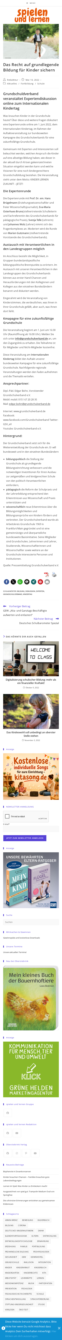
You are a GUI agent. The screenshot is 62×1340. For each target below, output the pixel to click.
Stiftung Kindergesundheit (19, 1304)
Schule (41, 83)
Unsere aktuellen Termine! (14, 952)
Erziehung (10, 1246)
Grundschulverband (12, 594)
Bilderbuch (43, 1220)
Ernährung (43, 1241)
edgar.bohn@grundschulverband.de (29, 404)
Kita (44, 1273)
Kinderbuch (40, 1267)
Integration (44, 1262)
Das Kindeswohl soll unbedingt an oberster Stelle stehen (31, 734)
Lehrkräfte (26, 1278)
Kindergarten (12, 1273)
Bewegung (27, 1220)
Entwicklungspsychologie (19, 1241)
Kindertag (27, 594)
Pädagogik (26, 1288)
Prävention (11, 1288)
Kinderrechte (31, 1273)
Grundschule (12, 1262)
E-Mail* (6, 824)
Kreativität (10, 1278)
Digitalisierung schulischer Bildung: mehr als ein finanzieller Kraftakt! (31, 681)
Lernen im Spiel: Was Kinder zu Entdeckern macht (25, 1186)
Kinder (8, 1267)
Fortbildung (27, 83)
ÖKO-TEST (23, 1309)
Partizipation (45, 1283)
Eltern (35, 1236)
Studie (41, 1304)
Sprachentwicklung (15, 1299)
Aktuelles (12, 83)
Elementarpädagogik (16, 1236)
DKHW (41, 1230)
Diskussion (30, 591)
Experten (40, 591)
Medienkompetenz (14, 1283)
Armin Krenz (11, 1220)
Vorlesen (9, 1309)
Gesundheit (11, 1257)
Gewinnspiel (37, 1257)
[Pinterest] (26, 1153)
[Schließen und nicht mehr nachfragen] (59, 1329)
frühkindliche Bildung (17, 1251)
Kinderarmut (23, 1267)
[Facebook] (8, 1113)
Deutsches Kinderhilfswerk (19, 1230)
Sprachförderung (39, 1299)
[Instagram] (17, 1153)
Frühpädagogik (41, 1251)
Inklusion (29, 1262)
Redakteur (12, 79)
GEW (24, 1257)
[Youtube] (17, 1133)
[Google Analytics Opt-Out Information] (3, 1329)
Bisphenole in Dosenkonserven (17, 1171)
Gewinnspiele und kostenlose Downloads (21, 937)
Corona (22, 1225)
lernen (40, 1278)
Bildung (21, 591)
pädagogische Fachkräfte (18, 1294)
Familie (23, 1246)
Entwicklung (49, 1236)
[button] (6, 581)
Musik (31, 1283)
